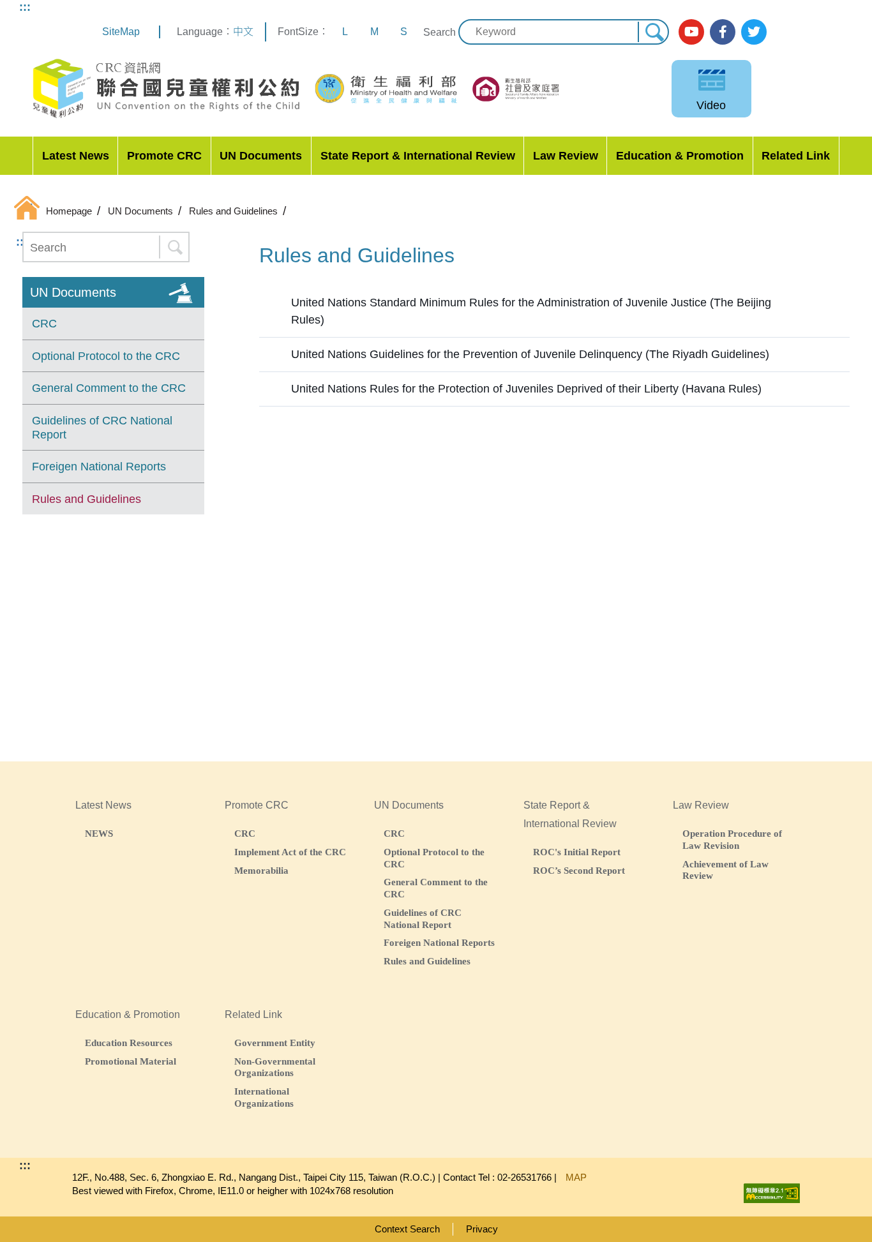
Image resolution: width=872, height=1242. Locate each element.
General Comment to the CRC (109, 388)
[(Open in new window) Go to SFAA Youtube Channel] (691, 32)
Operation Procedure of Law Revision (732, 839)
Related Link (796, 155)
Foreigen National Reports (99, 466)
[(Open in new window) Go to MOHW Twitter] (754, 32)
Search (439, 32)
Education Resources (128, 1042)
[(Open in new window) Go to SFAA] (517, 89)
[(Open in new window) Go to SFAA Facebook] (722, 32)
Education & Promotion (680, 155)
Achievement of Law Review (725, 870)
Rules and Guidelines (86, 499)
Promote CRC (164, 155)
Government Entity (274, 1042)
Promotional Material (130, 1061)
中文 (243, 31)
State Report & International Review (417, 155)
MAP (576, 1177)
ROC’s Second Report (579, 870)
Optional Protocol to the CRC (106, 356)
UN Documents (261, 155)
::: (25, 7)
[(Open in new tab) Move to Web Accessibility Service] (772, 1190)
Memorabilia (261, 870)
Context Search (407, 1228)
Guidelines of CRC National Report (102, 427)
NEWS (99, 833)
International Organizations (264, 1097)
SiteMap (121, 31)
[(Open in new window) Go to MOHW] (387, 89)
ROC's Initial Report (576, 852)
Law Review (565, 155)
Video (711, 105)
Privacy (482, 1228)
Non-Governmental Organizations (274, 1067)
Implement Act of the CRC (290, 852)
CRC (44, 323)
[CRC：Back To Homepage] (166, 88)
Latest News (75, 155)
